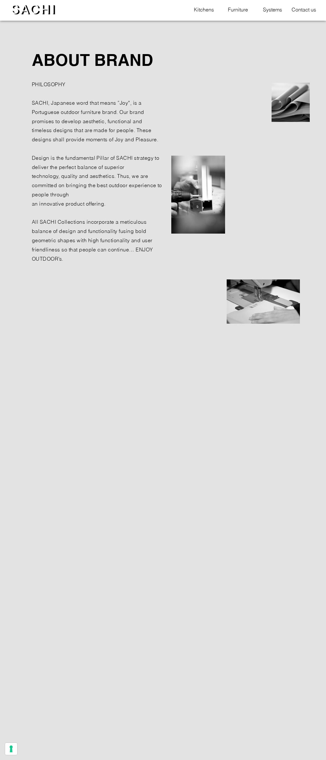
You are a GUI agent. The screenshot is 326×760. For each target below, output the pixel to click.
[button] (202, 10)
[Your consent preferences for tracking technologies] (11, 749)
